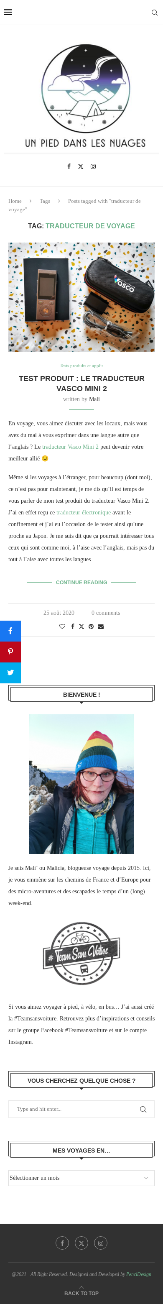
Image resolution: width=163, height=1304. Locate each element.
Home (15, 201)
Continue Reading (81, 583)
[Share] (10, 631)
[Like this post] (62, 627)
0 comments (106, 613)
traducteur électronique (83, 512)
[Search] (154, 12)
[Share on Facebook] (72, 627)
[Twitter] (81, 166)
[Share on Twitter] (81, 626)
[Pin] (10, 652)
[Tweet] (10, 672)
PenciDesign (138, 1274)
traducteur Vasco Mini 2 (70, 447)
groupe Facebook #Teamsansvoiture (65, 1030)
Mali (94, 399)
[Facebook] (69, 166)
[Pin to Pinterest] (91, 627)
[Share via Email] (101, 627)
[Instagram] (93, 166)
